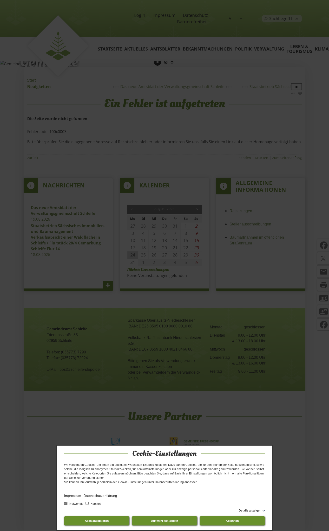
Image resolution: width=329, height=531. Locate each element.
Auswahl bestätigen (164, 521)
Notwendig (76, 503)
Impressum (72, 496)
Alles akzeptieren (97, 521)
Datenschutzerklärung (100, 496)
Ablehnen (232, 521)
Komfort (95, 503)
